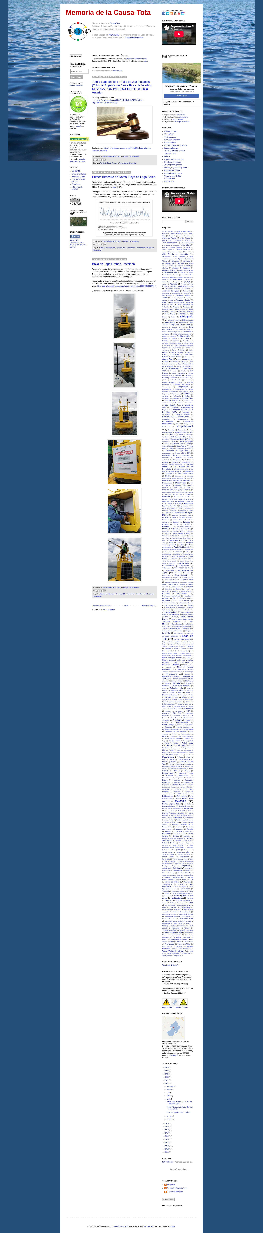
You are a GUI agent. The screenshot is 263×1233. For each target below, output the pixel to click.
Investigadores (186, 612)
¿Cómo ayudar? (167, 231)
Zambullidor (177, 955)
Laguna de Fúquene (176, 644)
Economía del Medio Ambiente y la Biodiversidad (177, 492)
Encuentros (187, 508)
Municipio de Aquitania (169, 695)
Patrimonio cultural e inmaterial (175, 731)
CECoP (183, 361)
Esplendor (165, 520)
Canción (176, 341)
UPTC (188, 923)
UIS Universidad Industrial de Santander (178, 905)
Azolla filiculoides (167, 309)
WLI (174, 948)
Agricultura (175, 261)
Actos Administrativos (169, 243)
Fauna (167, 533)
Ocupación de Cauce (180, 715)
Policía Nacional (184, 759)
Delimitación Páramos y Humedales (176, 455)
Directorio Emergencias (179, 478)
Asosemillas (176, 293)
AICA (173, 265)
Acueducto (176, 245)
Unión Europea (167, 909)
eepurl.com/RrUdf (76, 85)
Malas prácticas (176, 655)
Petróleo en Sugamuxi (172, 162)
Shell (191, 859)
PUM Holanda (182, 796)
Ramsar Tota (169, 182)
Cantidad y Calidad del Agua (171, 343)
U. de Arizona (181, 903)
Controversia (166, 414)
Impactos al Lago (78, 177)
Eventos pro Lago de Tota (173, 159)
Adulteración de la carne (170, 252)
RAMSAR (180, 801)
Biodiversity (182, 322)
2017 (167, 1133)
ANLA (188, 279)
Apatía (177, 282)
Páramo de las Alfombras (185, 724)
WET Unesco (167, 946)
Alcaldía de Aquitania (181, 268)
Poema (171, 759)
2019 (167, 1127)
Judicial (164, 628)
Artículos (173, 286)
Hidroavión (189, 586)
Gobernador (170, 570)
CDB (179, 359)
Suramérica (189, 875)
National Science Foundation (172, 702)
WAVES (179, 944)
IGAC (189, 598)
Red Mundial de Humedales (181, 815)
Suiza (173, 875)
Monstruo (165, 686)
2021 (167, 1083)
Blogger (172, 1226)
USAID (173, 925)
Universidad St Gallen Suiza (172, 923)
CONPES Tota (187, 398)
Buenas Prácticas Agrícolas (171, 331)
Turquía (164, 903)
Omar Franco (175, 718)
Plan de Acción (167, 750)
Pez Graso (181, 745)
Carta (164, 354)
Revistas (175, 836)
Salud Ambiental (178, 845)
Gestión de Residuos (178, 556)
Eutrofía (186, 524)
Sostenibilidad (177, 870)
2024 (167, 1074)
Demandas (165, 457)
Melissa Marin (188, 665)
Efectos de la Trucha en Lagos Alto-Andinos (176, 499)
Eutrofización (167, 526)
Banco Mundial (170, 314)
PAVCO (174, 734)
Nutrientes (165, 713)
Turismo (168, 900)
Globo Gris (184, 563)
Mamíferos (187, 655)
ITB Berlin (168, 617)
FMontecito (171, 1185)
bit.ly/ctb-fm (181, 115)
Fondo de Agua (173, 540)
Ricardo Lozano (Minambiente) (172, 838)
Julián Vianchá (175, 628)
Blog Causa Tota (177, 325)
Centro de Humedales (170, 368)
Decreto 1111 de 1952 (182, 453)
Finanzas (184, 535)
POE (163, 759)
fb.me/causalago (178, 119)
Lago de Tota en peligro (171, 642)
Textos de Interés (172, 882)
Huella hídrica (186, 591)
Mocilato (176, 683)
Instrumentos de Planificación (183, 610)
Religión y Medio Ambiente (184, 820)
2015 (167, 1139)
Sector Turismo (168, 856)
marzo (169, 1116)
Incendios (178, 601)
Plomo (181, 757)
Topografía (181, 884)
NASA (180, 699)
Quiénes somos (170, 137)
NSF (188, 711)
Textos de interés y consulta (174, 151)
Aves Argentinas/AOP (177, 302)
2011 (167, 1152)
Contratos (186, 412)
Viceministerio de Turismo (178, 939)
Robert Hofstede (168, 843)
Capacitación (168, 345)
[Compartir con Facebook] (102, 160)
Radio (184, 798)
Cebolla (165, 362)
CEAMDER (187, 359)
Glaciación (174, 558)
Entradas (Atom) (109, 610)
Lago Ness (187, 642)
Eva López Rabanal (184, 526)
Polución (173, 762)
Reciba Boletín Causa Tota (78, 65)
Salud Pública (179, 847)
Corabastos (166, 427)
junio (169, 1096)
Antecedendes (167, 282)
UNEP (164, 907)
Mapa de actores (168, 660)
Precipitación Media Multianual (172, 766)
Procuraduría (123, 163)
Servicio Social (177, 859)
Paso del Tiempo (187, 729)
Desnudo (175, 462)
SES (186, 859)
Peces (164, 736)
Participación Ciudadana (170, 729)
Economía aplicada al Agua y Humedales (176, 490)
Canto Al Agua (188, 343)
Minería (187, 674)
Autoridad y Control (183, 300)
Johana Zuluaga (176, 624)
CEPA (164, 371)
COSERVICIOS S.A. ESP (184, 432)
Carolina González (177, 352)
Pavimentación (185, 734)
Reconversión (166, 808)
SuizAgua (180, 875)
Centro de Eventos (183, 366)
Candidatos (186, 341)
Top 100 (187, 882)
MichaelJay (148, 1226)
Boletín (188, 325)
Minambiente (97, 250)
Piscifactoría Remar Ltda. (170, 748)
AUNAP (170, 300)
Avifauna (176, 307)
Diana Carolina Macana (185, 473)
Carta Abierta (175, 355)
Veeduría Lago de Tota (172, 176)
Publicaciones (167, 796)
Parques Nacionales (183, 727)
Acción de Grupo (185, 236)
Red (189, 811)
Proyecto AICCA (178, 784)
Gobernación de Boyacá (183, 568)
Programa (179, 778)
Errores (191, 510)
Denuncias (178, 457)
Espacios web (186, 515)
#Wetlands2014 (176, 233)
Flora (163, 540)
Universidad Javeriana (169, 919)
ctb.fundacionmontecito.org (136, 59)
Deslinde (165, 462)
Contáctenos (76, 56)
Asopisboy (165, 293)
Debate (171, 448)
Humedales (182, 593)
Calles (172, 336)
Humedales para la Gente (171, 596)
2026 (167, 1067)
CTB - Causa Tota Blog (178, 437)
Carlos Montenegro (178, 350)
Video (172, 941)
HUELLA (175, 591)
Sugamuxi (165, 875)
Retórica (188, 831)
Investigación (170, 612)
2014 (167, 1142)
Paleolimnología (168, 725)
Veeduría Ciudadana (186, 930)
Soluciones (76, 184)
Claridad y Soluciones (169, 378)
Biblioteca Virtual (187, 320)
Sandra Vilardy (167, 852)
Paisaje (188, 720)
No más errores (180, 706)
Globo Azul (172, 563)
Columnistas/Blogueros (173, 173)
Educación (166, 497)
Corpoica (171, 430)
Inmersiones (181, 607)
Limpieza (168, 648)
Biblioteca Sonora (173, 320)
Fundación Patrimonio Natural (172, 549)
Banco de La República (185, 311)
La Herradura (178, 633)
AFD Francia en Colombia (175, 254)
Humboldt (166, 594)
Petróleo (169, 745)
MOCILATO (114, 35)
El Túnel (178, 503)
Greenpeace (166, 577)
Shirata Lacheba (170, 861)
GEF (188, 552)
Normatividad (188, 708)
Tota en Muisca (180, 886)
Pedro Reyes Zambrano (185, 736)
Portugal (188, 764)
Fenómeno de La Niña (170, 535)
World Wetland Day (185, 948)
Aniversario (177, 279)
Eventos (165, 529)
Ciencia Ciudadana (178, 373)
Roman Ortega (184, 843)
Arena (191, 284)
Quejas (177, 798)
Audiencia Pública (183, 295)
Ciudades (188, 375)
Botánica (165, 327)
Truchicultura (176, 898)
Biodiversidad (170, 322)
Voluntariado (169, 944)
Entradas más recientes (101, 606)
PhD (189, 745)
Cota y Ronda (170, 435)
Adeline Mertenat (176, 247)
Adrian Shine (167, 249)
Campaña (185, 338)
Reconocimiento (184, 806)
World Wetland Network (173, 951)
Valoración (175, 928)
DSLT (184, 485)
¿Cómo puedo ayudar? (77, 188)
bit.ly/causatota (183, 117)
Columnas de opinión (182, 384)
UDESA (190, 903)
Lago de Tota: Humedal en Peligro (175, 1007)
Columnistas (166, 387)
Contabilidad (189, 403)
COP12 (178, 424)
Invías (164, 614)
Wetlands (179, 946)
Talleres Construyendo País (174, 877)
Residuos (179, 827)
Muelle (172, 692)
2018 (167, 1130)
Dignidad (168, 476)
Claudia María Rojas (186, 378)
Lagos (164, 644)
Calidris (164, 336)
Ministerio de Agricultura (170, 676)
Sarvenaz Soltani (168, 854)
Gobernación (166, 568)
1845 (185, 233)
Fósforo (180, 542)
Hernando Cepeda (177, 586)
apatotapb (187, 282)
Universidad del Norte (186, 914)
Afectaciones (166, 256)
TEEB (184, 879)
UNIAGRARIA (185, 907)
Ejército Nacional (167, 501)
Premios (176, 771)
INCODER (187, 601)
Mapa (188, 658)
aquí (145, 61)
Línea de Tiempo (180, 648)
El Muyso (190, 501)
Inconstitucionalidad (168, 603)
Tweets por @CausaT (170, 965)
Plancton (179, 755)
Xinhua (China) (186, 953)
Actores (187, 240)
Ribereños (187, 836)
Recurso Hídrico (170, 811)
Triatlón (167, 893)
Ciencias (178, 375)
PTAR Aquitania (183, 794)
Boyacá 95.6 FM (178, 327)
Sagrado (165, 845)
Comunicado (166, 389)
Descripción (177, 460)
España (174, 517)
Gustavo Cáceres (187, 579)
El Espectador (180, 501)
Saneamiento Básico (183, 852)
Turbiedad (190, 898)
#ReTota (165, 233)
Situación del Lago (79, 174)
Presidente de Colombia (185, 773)
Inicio (126, 606)
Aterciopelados (167, 295)
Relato (171, 820)
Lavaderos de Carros (176, 646)
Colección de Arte (176, 380)
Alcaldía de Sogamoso (185, 270)
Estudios (165, 524)
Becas (173, 317)
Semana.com (184, 856)
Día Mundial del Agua (181, 469)
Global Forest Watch (169, 561)
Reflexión (178, 818)
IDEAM (181, 598)
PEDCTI (172, 736)
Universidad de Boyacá (181, 912)
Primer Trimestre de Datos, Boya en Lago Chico (123, 177)
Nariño (174, 699)
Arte (166, 286)
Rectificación (177, 808)
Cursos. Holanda (168, 446)
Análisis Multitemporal (184, 277)
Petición (175, 743)
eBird (188, 487)
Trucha (176, 896)
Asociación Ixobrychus (170, 291)
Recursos (181, 811)
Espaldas (165, 517)
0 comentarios (134, 156)
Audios (165, 298)
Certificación (173, 371)
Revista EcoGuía (179, 834)
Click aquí (174, 1055)
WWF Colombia (173, 953)
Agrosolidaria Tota (168, 263)
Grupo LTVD (177, 577)
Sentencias (132, 163)
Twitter (172, 903)
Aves (164, 302)
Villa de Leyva (188, 941)
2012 (167, 1149)
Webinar (188, 944)
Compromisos (183, 387)
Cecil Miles (174, 361)
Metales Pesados (176, 671)
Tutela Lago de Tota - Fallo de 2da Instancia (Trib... (179, 1103)
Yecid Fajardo (166, 955)
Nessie (180, 704)
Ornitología (177, 720)
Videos (179, 941)
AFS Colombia (180, 256)
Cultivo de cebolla (186, 441)
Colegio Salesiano (168, 382)
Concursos (186, 394)
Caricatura (165, 350)
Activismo (178, 240)
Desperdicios (186, 462)
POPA (171, 764)
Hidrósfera (168, 589)
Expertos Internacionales (181, 529)
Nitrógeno (188, 704)
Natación (188, 699)
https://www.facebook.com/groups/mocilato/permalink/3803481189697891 (126, 286)
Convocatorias (167, 421)
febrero (169, 1119)
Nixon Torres (166, 706)
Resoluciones (178, 829)
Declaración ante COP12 (185, 448)
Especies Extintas (185, 517)
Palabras (165, 722)
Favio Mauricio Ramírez (181, 533)
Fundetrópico (189, 549)
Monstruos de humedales (181, 686)
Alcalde (188, 265)
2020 (167, 1123)
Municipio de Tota (171, 697)
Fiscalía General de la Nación (181, 538)
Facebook (190, 531)
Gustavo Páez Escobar (172, 582)
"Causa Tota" (169, 134)
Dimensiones (179, 476)
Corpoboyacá (185, 426)
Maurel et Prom (182, 662)
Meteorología (189, 671)
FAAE (182, 531)
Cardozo (187, 347)
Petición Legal (187, 743)
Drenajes (177, 485)
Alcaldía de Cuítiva (168, 270)
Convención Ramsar (182, 414)
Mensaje (168, 667)
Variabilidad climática (169, 930)
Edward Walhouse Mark (182, 497)
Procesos (115, 163)
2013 (167, 1146)
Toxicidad (165, 891)
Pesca (167, 743)
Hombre (187, 589)
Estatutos (176, 522)
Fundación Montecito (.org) (112, 156)
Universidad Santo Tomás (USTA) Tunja (178, 921)
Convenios (165, 419)
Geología (177, 554)
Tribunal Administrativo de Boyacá (182, 893)
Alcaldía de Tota (171, 272)
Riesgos (178, 840)
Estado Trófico (178, 520)
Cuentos (165, 441)
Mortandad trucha (176, 688)
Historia (178, 589)
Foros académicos (171, 148)
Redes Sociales (167, 817)
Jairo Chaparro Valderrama (181, 619)
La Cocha (166, 633)
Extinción (175, 531)
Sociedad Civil (179, 863)
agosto (169, 1089)
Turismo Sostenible (183, 900)
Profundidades (167, 778)
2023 (167, 1077)
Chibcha (183, 371)
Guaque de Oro (188, 577)
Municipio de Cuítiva (186, 695)
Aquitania (173, 284)
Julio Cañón (187, 628)
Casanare (188, 357)
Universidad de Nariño (169, 914)
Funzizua (168, 552)
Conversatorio (183, 419)
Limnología (189, 646)
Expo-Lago (165, 531)
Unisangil (177, 909)
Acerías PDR (167, 240)
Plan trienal (169, 755)
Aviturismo (186, 307)
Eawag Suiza (177, 487)
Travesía (190, 891)
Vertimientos (176, 935)
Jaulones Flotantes (171, 621)
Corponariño (182, 430)
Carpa (188, 352)
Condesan (165, 396)
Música (184, 697)
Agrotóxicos (182, 263)
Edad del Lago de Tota (173, 494)
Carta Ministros (176, 357)
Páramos (168, 727)
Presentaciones (168, 773)
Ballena (172, 311)
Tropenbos (168, 896)
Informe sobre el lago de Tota (174, 605)
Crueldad (165, 437)
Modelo (188, 683)
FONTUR (184, 540)
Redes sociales (170, 142)
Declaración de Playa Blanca (177, 450)
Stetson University (168, 873)
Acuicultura (186, 245)
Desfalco (187, 460)
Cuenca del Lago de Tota (180, 439)
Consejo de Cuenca (172, 401)
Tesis (191, 880)
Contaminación (170, 405)
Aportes (164, 284)
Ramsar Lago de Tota (170, 804)
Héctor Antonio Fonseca (177, 584)
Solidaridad (166, 868)
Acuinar (164, 247)
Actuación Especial (187, 243)
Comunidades (179, 389)
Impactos (166, 600)
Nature (188, 702)
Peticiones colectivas (172, 140)
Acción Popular (185, 238)
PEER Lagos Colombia (173, 738)
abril (168, 1099)
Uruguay (165, 925)
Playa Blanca (168, 757)
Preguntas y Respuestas (178, 768)
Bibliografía (186, 316)
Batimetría (182, 314)
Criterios (180, 434)
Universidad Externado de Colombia (177, 916)
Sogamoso (186, 866)
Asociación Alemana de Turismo (178, 288)
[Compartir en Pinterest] (104, 160)
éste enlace (117, 71)
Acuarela (167, 245)
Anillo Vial (165, 279)
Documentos (180, 483)
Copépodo (187, 424)
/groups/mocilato (183, 122)
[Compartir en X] (99, 160)
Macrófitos (165, 655)
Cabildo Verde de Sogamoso (182, 334)
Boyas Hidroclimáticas (107, 248)
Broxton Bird (179, 329)
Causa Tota (115, 23)
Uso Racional (182, 925)
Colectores (187, 380)
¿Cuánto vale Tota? (183, 231)
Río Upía (188, 840)
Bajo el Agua (180, 309)
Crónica (188, 434)
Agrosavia (186, 261)
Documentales (167, 483)
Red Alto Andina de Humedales (173, 813)
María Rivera (181, 660)
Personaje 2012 (188, 741)
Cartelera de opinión (172, 170)
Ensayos (173, 510)
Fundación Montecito (134, 37)
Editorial (187, 494)
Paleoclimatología (182, 722)
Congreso (165, 398)
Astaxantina (187, 293)
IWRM (176, 617)
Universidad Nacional (186, 919)
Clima (166, 380)
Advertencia (187, 252)
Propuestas (176, 780)
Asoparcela (187, 291)
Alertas (183, 272)
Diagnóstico (169, 474)
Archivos (183, 284)
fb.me (176, 122)
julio (168, 1093)
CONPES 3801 (170, 179)
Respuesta (178, 831)
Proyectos (177, 791)
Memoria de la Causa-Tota (108, 12)
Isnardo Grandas (187, 614)
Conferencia (176, 396)
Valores (187, 928)
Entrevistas (182, 510)
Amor (177, 275)
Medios (167, 156)
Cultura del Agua (177, 444)
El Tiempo (168, 503)
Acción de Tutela (105, 163)
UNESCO (173, 907)
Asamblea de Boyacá (186, 286)
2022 (167, 1080)
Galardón (179, 552)
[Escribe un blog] (97, 160)
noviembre (171, 1086)
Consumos (178, 403)
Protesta (177, 782)
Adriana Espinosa (183, 249)
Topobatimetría (167, 884)
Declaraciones (166, 453)
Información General (186, 603)
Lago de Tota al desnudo (182, 639)
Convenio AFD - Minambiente (125, 248)
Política (164, 762)
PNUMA (188, 757)
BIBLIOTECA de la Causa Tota (175, 145)
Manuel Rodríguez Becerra (172, 658)
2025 (167, 1071)
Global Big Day (186, 558)
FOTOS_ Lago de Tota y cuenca (176, 168)
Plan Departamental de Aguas (183, 752)
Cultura (167, 444)
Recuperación (188, 808)
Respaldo (190, 829)
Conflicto (187, 396)
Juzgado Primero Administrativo (172, 631)
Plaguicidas (186, 748)
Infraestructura (170, 607)
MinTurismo (189, 681)
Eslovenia (175, 515)
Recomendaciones (168, 806)
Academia (172, 236)
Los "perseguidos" (181, 651)
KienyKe (188, 631)
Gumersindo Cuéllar (171, 579)
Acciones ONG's (170, 154)
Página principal (170, 131)
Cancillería (165, 341)
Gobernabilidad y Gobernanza (175, 566)
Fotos (181, 545)
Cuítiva (173, 441)
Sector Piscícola (184, 854)
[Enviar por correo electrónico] (94, 160)
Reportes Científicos (171, 822)
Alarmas (180, 265)
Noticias (168, 711)
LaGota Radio (167, 1162)
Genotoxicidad (166, 554)
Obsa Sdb (177, 713)
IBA (174, 598)
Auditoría (174, 298)
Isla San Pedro (174, 614)
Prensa (187, 771)
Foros (171, 543)
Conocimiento (175, 398)
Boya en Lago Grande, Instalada (113, 264)
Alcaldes (165, 268)
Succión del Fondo (184, 873)
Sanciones (187, 850)
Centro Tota (187, 368)
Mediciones (150, 248)
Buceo (189, 329)
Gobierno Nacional (182, 573)
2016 (167, 1136)
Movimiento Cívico (177, 690)
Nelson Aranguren (168, 704)
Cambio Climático (183, 336)
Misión (167, 683)
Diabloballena (188, 471)
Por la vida (179, 764)
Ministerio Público (176, 681)
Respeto (168, 831)
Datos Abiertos (141, 248)
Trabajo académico (178, 891)
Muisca (180, 692)
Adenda (188, 247)
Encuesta (165, 510)
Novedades (178, 711)
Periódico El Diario (174, 741)
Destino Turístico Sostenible (172, 464)
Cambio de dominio (169, 338)
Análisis (172, 277)
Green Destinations (182, 575)
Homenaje (165, 591)
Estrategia (186, 522)
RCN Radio (187, 804)
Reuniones (166, 834)
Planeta (188, 755)
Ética (176, 524)
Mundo (188, 692)
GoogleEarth (166, 575)
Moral (164, 688)
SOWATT (188, 870)
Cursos (188, 444)
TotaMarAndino (185, 889)
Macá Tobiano (186, 653)
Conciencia (175, 394)
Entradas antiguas (149, 606)
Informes (190, 605)
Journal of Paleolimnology (182, 626)
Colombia (181, 382)
